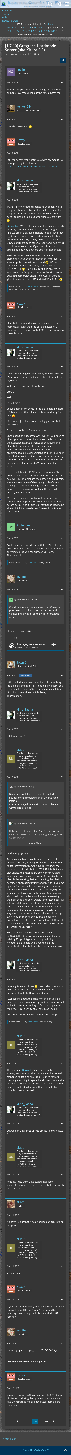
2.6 (35, 27)
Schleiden (31, 562)
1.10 (46, 30)
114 (35, 1421)
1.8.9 (32, 30)
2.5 (29, 27)
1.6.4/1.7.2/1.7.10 (17, 30)
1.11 (53, 30)
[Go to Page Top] (65, 1450)
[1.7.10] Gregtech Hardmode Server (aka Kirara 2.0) (35, 166)
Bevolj (25, 1070)
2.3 (24, 27)
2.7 (40, 27)
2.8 (46, 27)
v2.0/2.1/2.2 (13, 27)
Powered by (36, 1450)
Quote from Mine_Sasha (27, 823)
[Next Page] (53, 1421)
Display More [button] (35, 843)
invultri (14, 226)
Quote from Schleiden (26, 599)
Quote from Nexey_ (24, 786)
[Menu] (66, 4)
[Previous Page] (18, 1421)
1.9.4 (39, 30)
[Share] (63, 60)
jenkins (49, 24)
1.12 (60, 30)
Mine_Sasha (32, 286)
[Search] (50, 4)
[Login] (58, 4)
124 (46, 1421)
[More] (62, 82)
